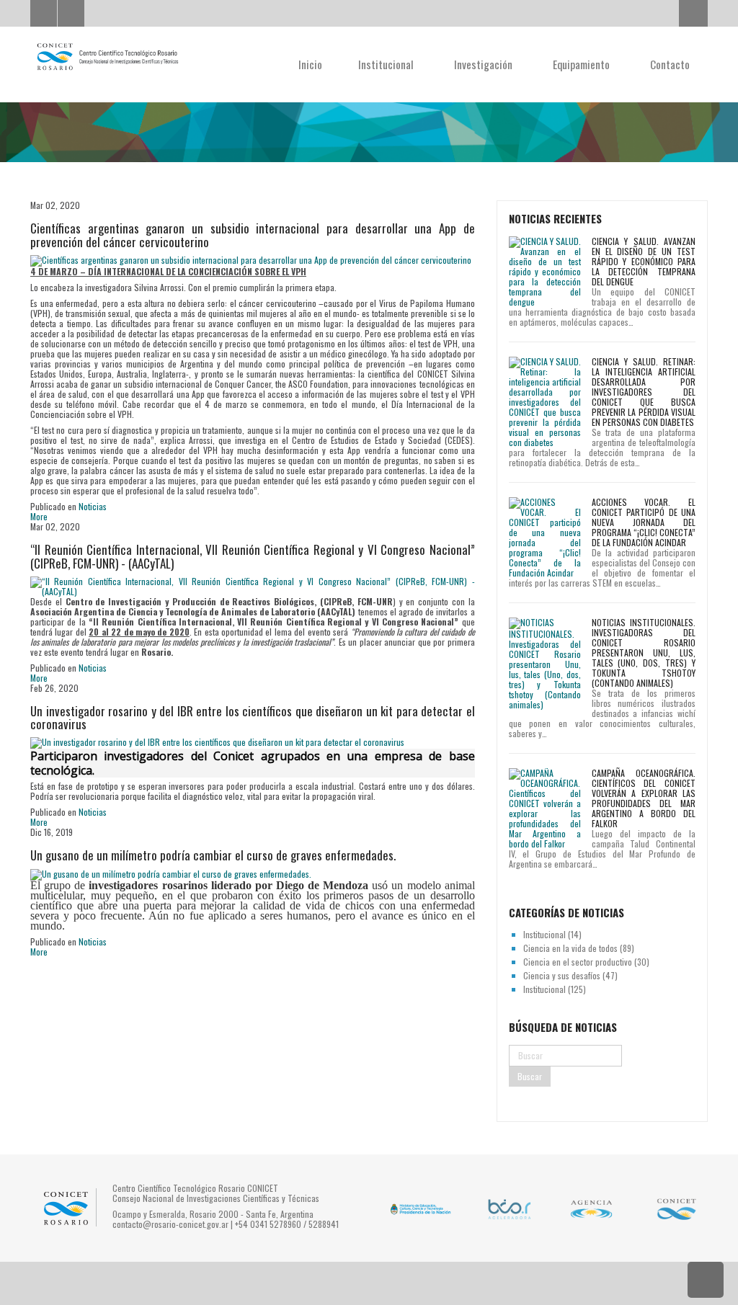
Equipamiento (583, 64)
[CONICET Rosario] (107, 57)
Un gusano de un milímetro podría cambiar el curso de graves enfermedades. (213, 855)
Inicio (310, 64)
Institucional (387, 64)
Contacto (670, 64)
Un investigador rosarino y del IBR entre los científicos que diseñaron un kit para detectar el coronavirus (252, 718)
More (39, 516)
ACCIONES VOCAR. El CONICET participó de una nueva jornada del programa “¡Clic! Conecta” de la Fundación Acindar (643, 522)
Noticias (93, 506)
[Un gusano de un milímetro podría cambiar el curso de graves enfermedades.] (170, 873)
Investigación (484, 64)
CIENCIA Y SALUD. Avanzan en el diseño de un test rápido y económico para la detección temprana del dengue (643, 261)
